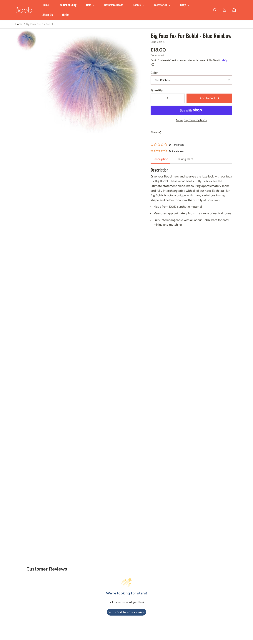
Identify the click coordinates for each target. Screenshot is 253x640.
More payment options (191, 120)
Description (160, 159)
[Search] (214, 9)
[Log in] (224, 9)
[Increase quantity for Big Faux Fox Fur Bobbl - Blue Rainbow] (180, 98)
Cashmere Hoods (113, 5)
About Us (47, 14)
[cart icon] (234, 9)
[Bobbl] (24, 10)
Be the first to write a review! (126, 612)
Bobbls (137, 5)
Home (45, 5)
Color (154, 73)
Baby (183, 5)
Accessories (161, 5)
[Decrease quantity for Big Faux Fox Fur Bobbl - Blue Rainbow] (155, 98)
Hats (89, 5)
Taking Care (185, 159)
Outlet (65, 14)
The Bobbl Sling (67, 5)
